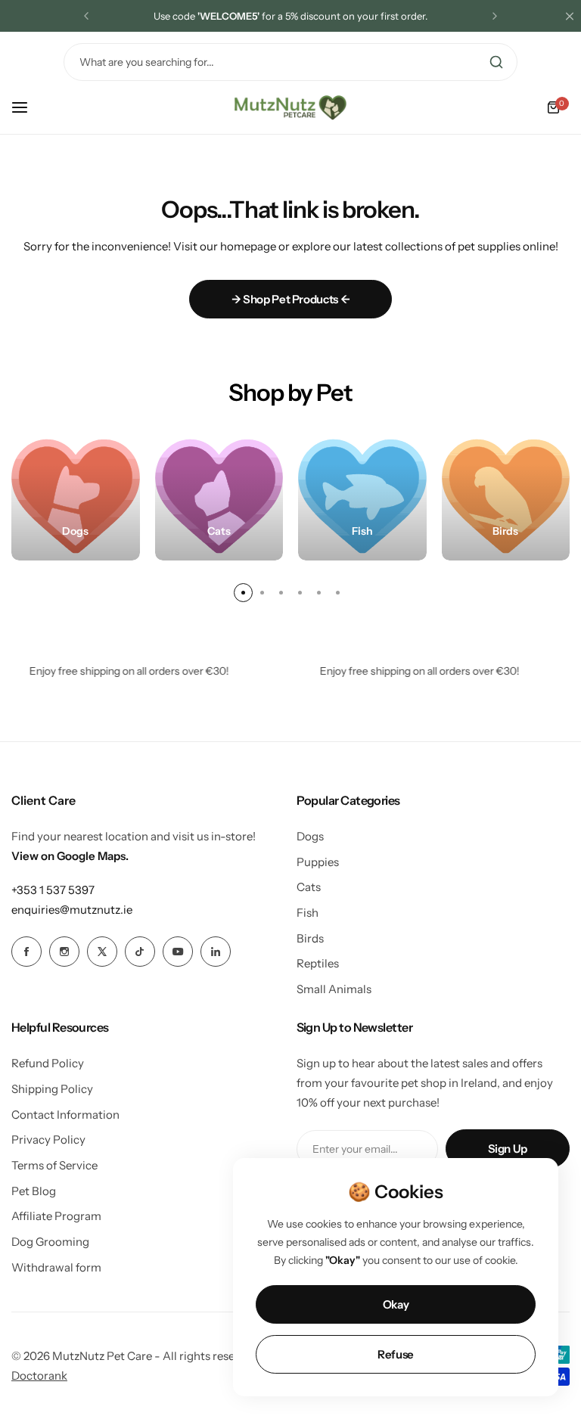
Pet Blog (33, 1191)
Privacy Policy (48, 1139)
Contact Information (65, 1114)
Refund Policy (47, 1063)
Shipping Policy (52, 1089)
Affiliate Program (56, 1216)
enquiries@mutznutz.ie (71, 909)
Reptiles (318, 963)
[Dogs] (75, 496)
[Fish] (362, 496)
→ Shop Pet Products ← (290, 299)
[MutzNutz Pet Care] (290, 107)
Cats (309, 887)
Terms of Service (54, 1165)
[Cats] (219, 496)
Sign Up (507, 1148)
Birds (310, 938)
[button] (86, 16)
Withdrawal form (56, 1267)
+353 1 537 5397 (53, 890)
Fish (307, 912)
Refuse (395, 1354)
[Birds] (506, 496)
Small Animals (334, 989)
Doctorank (39, 1375)
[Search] (496, 62)
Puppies (318, 862)
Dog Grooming (50, 1241)
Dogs (310, 836)
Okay (396, 1304)
